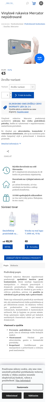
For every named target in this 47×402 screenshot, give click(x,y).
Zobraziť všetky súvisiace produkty (23, 258)
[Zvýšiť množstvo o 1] (10, 93)
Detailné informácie (10, 143)
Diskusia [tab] (14, 265)
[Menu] (41, 3)
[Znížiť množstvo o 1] (10, 96)
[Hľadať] (27, 3)
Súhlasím (33, 395)
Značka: (11, 26)
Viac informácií (23, 380)
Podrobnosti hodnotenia (35, 24)
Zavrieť (19, 151)
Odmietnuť (11, 395)
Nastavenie (22, 387)
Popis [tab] (6, 265)
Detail (8, 247)
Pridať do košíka (24, 95)
